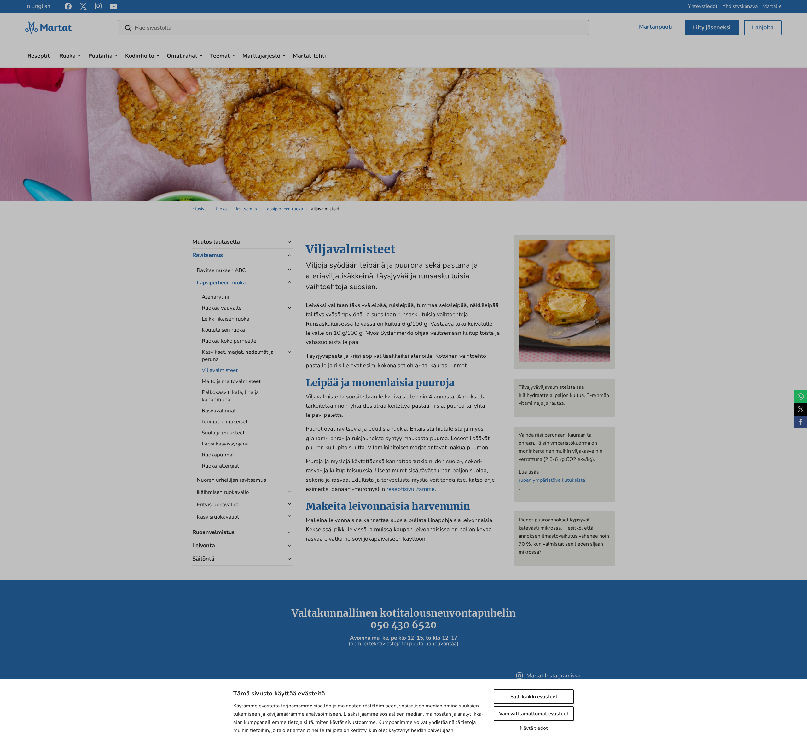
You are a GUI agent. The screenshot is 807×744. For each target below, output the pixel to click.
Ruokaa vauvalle (221, 307)
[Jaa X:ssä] (800, 409)
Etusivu (199, 209)
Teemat (220, 56)
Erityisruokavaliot (217, 504)
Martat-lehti (309, 56)
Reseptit (38, 56)
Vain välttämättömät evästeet (533, 713)
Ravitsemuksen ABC (221, 270)
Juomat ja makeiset (224, 421)
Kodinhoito (139, 56)
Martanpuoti (655, 27)
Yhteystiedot (702, 6)
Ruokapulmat (218, 454)
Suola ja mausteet (223, 432)
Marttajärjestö (261, 56)
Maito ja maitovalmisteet (231, 381)
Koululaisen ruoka (223, 330)
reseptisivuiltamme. (411, 489)
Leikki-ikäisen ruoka (225, 319)
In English (37, 6)
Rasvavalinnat (219, 410)
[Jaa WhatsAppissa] (800, 396)
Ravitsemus (245, 209)
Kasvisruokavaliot (218, 516)
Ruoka (67, 56)
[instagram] (98, 6)
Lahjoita (763, 27)
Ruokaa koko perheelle (229, 341)
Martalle (772, 6)
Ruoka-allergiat (220, 465)
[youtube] (113, 6)
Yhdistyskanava (740, 6)
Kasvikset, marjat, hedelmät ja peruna (238, 355)
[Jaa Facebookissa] (800, 422)
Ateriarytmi (215, 296)
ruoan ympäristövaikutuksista (552, 480)
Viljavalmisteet (220, 370)
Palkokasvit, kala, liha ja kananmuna (230, 396)
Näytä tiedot (534, 728)
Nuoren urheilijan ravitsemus (231, 480)
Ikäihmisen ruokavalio (223, 492)
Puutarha (100, 56)
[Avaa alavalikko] (79, 54)
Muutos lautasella (216, 242)
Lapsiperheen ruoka (283, 209)
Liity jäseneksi (712, 27)
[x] (83, 6)
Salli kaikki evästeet (533, 696)
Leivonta (203, 545)
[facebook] (68, 6)
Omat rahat (182, 56)
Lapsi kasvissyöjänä (225, 443)
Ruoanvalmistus (213, 532)
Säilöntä (203, 558)
